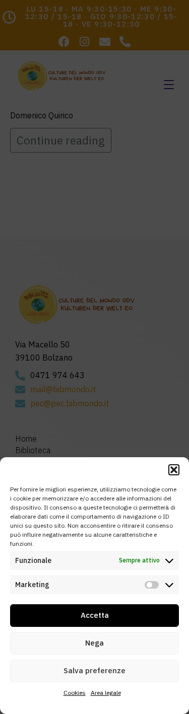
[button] (174, 470)
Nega (94, 643)
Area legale (106, 692)
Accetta (95, 615)
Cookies (75, 692)
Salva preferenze (94, 670)
